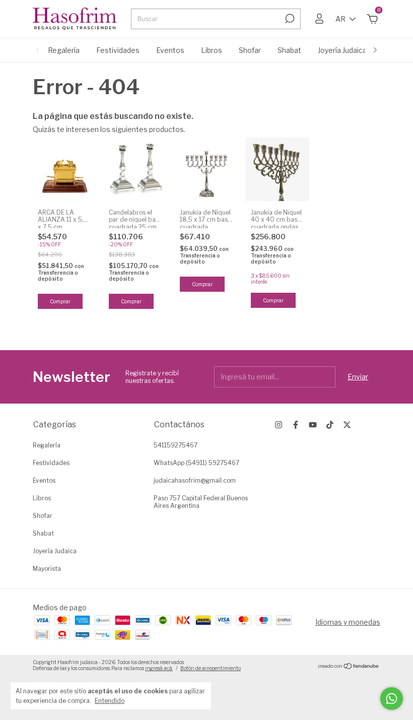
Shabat (289, 50)
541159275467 (175, 445)
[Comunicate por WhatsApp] (391, 698)
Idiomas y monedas (347, 622)
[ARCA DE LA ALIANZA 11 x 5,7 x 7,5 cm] (64, 169)
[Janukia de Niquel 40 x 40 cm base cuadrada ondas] (277, 169)
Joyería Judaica (342, 50)
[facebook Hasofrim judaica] (296, 425)
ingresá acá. (159, 668)
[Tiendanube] (348, 666)
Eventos (170, 50)
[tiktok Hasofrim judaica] (330, 425)
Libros (211, 50)
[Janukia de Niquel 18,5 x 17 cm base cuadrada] (206, 169)
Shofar (250, 50)
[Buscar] (289, 19)
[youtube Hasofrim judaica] (313, 425)
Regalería (64, 50)
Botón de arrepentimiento (210, 668)
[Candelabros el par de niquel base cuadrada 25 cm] (135, 169)
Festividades (118, 50)
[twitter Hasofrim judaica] (347, 425)
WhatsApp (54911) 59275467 (196, 463)
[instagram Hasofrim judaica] (278, 425)
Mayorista (47, 568)
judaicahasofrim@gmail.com (195, 480)
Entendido (109, 700)
